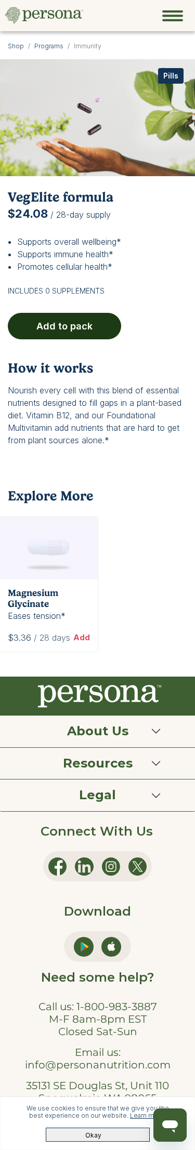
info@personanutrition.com (98, 1065)
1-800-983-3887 (116, 1006)
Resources (98, 763)
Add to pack (64, 326)
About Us (97, 730)
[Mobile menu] (172, 15)
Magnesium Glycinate (33, 598)
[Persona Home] (44, 14)
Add (81, 637)
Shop (16, 46)
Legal (97, 794)
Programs (48, 46)
